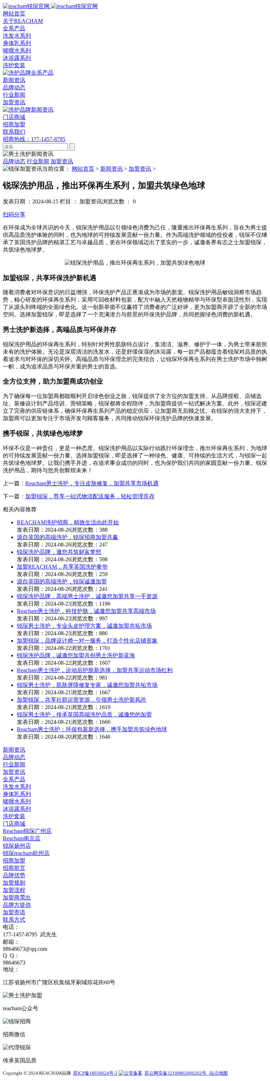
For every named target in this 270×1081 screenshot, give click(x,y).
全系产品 (14, 779)
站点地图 (218, 1073)
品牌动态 (14, 87)
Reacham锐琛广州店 (27, 831)
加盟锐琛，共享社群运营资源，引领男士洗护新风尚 (81, 700)
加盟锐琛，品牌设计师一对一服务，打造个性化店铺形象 (87, 641)
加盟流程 (14, 890)
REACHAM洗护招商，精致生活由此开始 (68, 522)
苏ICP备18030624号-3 (95, 1073)
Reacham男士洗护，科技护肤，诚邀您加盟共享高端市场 (86, 611)
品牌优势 (14, 875)
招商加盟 (14, 861)
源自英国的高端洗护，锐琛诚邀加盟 (62, 581)
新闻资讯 (111, 169)
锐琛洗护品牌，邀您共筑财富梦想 (59, 552)
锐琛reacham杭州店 (26, 853)
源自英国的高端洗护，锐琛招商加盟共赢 (67, 537)
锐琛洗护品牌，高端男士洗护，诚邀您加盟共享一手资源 (87, 596)
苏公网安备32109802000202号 (176, 1073)
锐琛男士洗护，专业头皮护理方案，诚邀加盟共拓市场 (84, 626)
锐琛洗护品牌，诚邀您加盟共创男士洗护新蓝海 (76, 655)
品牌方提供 (17, 905)
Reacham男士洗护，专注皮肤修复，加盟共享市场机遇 (92, 483)
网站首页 (83, 169)
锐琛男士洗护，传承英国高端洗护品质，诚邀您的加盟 (84, 714)
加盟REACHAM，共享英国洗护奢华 (62, 567)
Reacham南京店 (21, 838)
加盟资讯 (14, 102)
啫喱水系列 (17, 50)
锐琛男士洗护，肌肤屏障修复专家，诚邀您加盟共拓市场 (87, 685)
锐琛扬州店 (17, 846)
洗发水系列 (17, 36)
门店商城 (14, 824)
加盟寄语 (14, 912)
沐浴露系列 (17, 58)
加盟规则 (14, 883)
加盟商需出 (17, 897)
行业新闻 (14, 95)
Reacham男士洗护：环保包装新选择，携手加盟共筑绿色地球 (92, 729)
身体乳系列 (17, 43)
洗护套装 (14, 65)
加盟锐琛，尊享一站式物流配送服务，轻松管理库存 (90, 496)
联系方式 (14, 920)
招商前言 (14, 868)
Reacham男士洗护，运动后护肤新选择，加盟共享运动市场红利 (95, 670)
